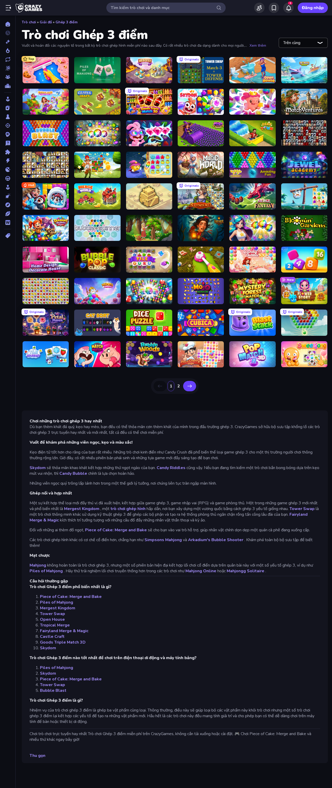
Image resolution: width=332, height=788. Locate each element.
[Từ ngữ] (7, 222)
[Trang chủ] (7, 24)
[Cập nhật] (7, 59)
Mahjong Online (200, 571)
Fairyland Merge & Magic (64, 631)
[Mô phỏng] (7, 187)
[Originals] (7, 68)
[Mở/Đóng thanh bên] (8, 8)
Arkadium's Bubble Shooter (215, 540)
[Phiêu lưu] (7, 204)
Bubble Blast (53, 690)
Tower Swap (302, 509)
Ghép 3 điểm (67, 22)
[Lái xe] (7, 178)
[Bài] (7, 107)
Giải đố (46, 22)
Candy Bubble (73, 473)
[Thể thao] (7, 213)
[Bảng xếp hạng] (7, 85)
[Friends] (259, 8)
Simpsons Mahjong (163, 540)
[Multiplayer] (7, 77)
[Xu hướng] (7, 50)
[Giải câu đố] (7, 143)
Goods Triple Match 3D (63, 642)
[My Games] (274, 8)
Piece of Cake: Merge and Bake (116, 530)
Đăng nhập (313, 8)
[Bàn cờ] (7, 116)
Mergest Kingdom (81, 509)
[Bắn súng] (7, 125)
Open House (52, 619)
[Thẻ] (7, 235)
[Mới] (7, 41)
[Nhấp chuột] (7, 196)
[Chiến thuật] (7, 134)
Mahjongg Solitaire (245, 571)
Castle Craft (52, 636)
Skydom (38, 468)
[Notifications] (288, 8)
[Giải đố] (7, 152)
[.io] (7, 169)
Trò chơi (29, 22)
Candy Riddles (171, 468)
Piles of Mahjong (46, 571)
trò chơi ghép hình (128, 509)
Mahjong (38, 565)
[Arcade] (7, 99)
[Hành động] (7, 160)
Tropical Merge (55, 625)
